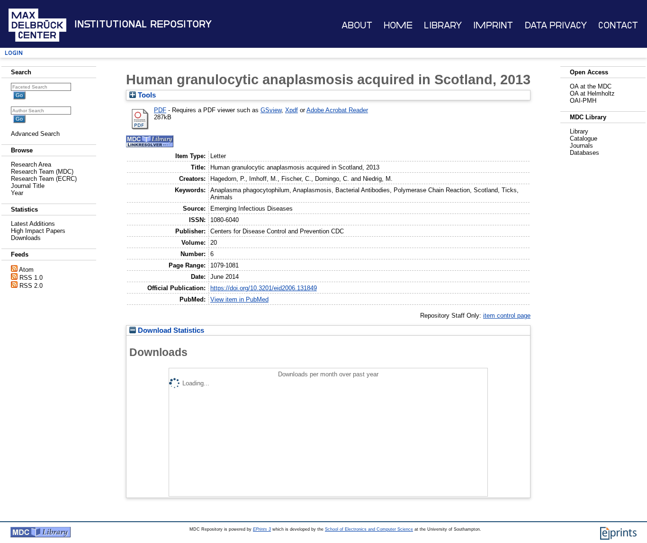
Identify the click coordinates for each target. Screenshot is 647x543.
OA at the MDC (590, 86)
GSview (271, 110)
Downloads (26, 237)
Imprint (493, 25)
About (356, 25)
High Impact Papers (38, 230)
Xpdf (291, 110)
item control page (506, 315)
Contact (618, 25)
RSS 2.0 (31, 285)
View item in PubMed (239, 299)
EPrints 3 (262, 529)
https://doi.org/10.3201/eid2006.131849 (263, 288)
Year (17, 192)
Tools (146, 95)
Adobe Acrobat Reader (337, 110)
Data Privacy (556, 25)
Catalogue (583, 138)
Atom (26, 269)
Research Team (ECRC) (44, 178)
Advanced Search (35, 133)
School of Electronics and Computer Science (369, 529)
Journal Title (28, 185)
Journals (581, 145)
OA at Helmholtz (592, 93)
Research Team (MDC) (42, 171)
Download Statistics (170, 330)
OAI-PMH (583, 100)
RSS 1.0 (31, 277)
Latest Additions (33, 223)
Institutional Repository (143, 24)
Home (398, 25)
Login (14, 53)
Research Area (31, 164)
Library (443, 25)
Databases (584, 152)
